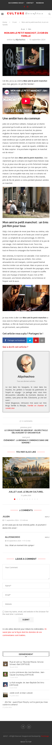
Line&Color (10, 408)
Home (5, 22)
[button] (5, 478)
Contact (30, 3)
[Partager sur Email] (42, 340)
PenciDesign (45, 736)
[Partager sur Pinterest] (36, 340)
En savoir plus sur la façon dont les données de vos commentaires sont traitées (25, 632)
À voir (14, 22)
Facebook (40, 3)
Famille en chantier (36, 405)
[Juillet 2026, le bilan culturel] (26, 472)
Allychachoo (20, 39)
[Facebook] (24, 7)
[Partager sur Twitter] (30, 340)
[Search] (49, 14)
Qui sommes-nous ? (16, 3)
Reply (47, 517)
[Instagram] (27, 7)
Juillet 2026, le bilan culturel (26, 492)
